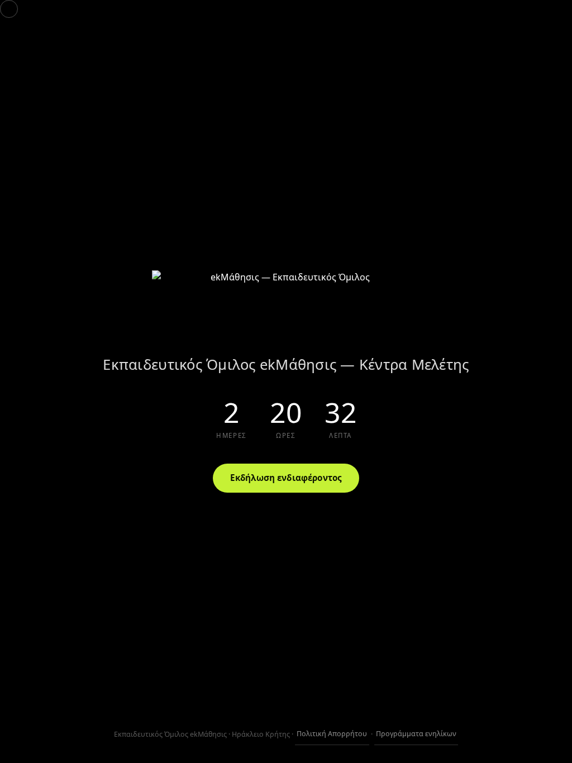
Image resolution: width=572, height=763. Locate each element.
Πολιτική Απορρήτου (332, 733)
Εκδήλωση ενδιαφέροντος (286, 477)
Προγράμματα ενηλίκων (416, 733)
